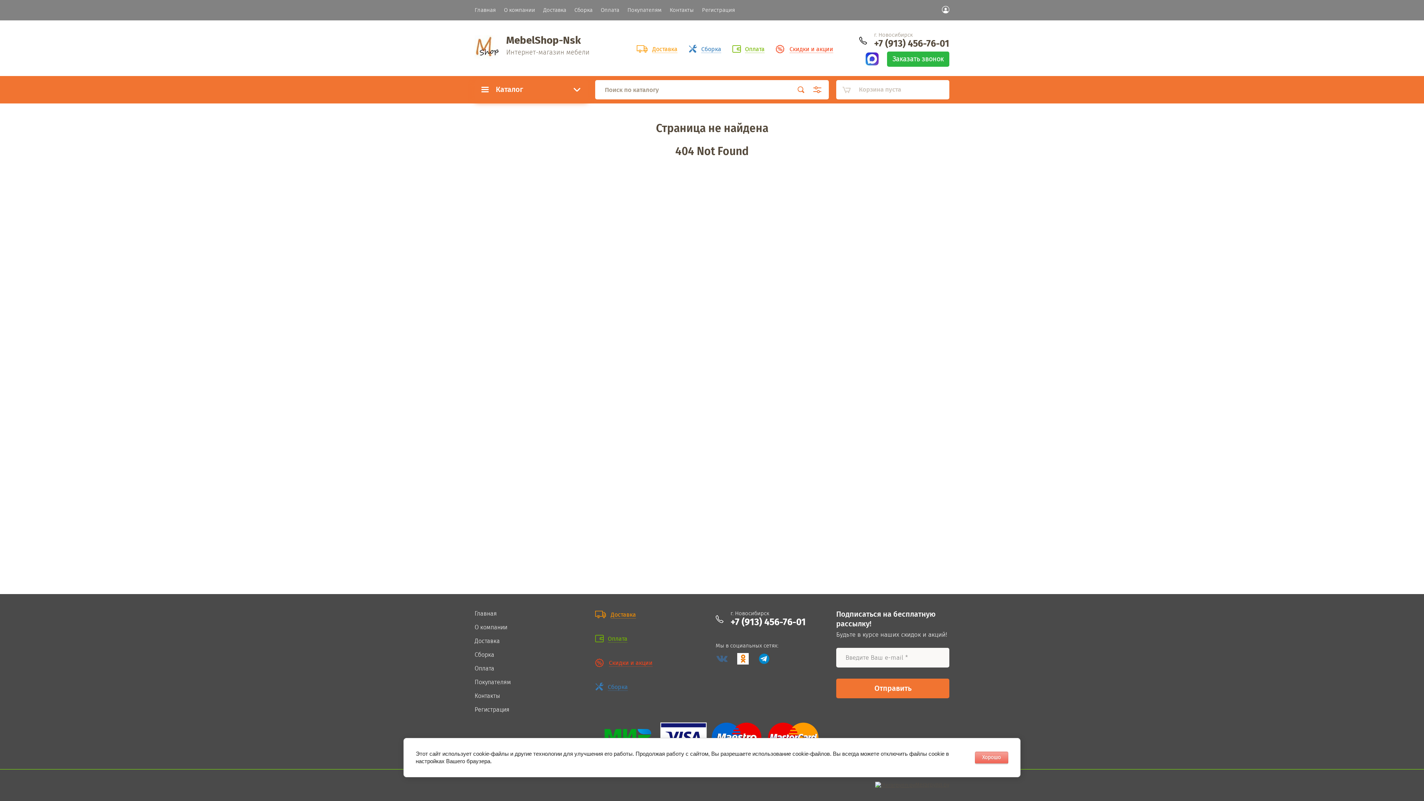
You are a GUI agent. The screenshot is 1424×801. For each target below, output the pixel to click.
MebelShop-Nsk (543, 40)
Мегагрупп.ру (932, 784)
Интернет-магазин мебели (548, 52)
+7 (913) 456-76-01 (911, 43)
